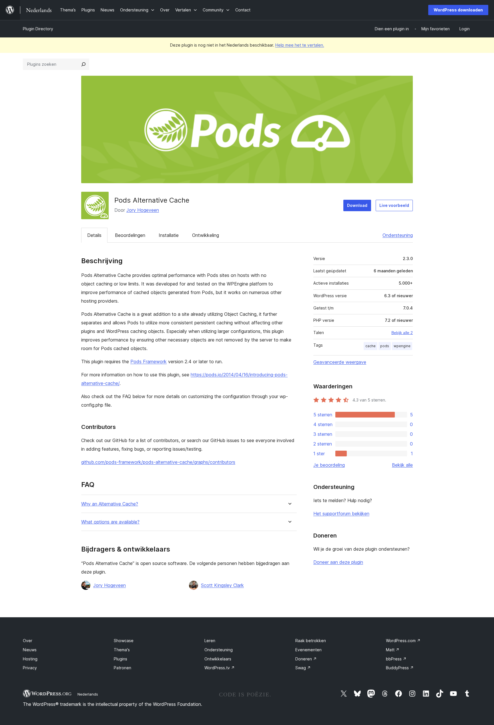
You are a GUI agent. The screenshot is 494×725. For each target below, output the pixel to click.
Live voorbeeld (394, 205)
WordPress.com (403, 640)
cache (370, 346)
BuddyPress (400, 667)
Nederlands (87, 694)
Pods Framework (148, 361)
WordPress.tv (219, 667)
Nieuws (30, 649)
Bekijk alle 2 (402, 332)
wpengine (402, 346)
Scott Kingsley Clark (222, 585)
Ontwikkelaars (217, 658)
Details (94, 235)
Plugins (120, 658)
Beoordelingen (130, 235)
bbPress (396, 658)
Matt (392, 649)
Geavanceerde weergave (339, 362)
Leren (209, 640)
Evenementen (308, 649)
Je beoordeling (329, 465)
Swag (303, 667)
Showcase (124, 640)
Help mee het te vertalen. (299, 45)
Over (27, 640)
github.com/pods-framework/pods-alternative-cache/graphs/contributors (158, 462)
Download (357, 205)
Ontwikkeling (205, 235)
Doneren (306, 658)
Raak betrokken (310, 640)
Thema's (122, 649)
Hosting (30, 658)
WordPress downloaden (458, 9)
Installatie (169, 235)
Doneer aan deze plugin (338, 562)
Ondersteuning (398, 235)
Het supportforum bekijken (341, 513)
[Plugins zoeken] (83, 64)
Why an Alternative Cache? (109, 504)
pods (384, 346)
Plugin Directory (38, 28)
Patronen (122, 667)
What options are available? (110, 522)
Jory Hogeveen (142, 210)
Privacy (30, 667)
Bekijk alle (402, 465)
